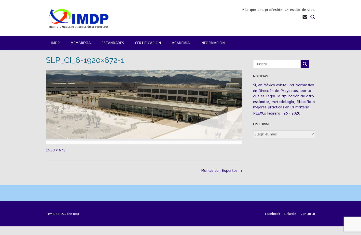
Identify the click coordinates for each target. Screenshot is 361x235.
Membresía (81, 43)
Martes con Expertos (221, 170)
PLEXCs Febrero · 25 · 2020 (276, 113)
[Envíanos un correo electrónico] (305, 17)
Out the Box (69, 214)
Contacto (308, 213)
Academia (181, 43)
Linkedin (290, 213)
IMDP (55, 43)
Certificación (148, 43)
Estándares (113, 43)
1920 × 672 (56, 150)
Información (213, 43)
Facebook (272, 213)
